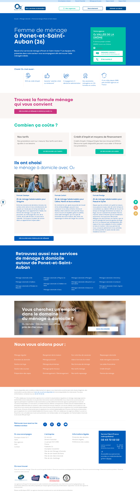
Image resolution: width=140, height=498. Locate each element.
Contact (17, 447)
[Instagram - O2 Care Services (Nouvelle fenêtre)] (52, 424)
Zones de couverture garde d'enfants (41, 469)
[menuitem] (69, 8)
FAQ (15, 444)
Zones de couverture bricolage (91, 469)
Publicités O (48, 447)
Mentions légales (78, 440)
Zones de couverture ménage (22, 469)
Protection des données (80, 437)
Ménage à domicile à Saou (53, 290)
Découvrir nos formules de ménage (34, 238)
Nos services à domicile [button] (35, 8)
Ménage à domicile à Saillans (25, 282)
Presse (46, 444)
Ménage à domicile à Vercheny (109, 278)
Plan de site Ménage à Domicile (55, 451)
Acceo (109, 459)
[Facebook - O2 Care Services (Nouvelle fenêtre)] (45, 424)
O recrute (48, 437)
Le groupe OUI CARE (51, 442)
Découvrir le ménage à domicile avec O (35, 111)
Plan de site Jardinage (52, 458)
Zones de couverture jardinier (109, 469)
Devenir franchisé (50, 440)
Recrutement (93, 8)
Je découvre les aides (109, 151)
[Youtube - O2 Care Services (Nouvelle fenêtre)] (66, 424)
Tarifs (16, 440)
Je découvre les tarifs (52, 151)
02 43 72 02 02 (39, 394)
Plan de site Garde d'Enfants (54, 454)
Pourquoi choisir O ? (21, 437)
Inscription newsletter (51, 449)
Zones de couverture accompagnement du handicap (67, 469)
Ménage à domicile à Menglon (81, 278)
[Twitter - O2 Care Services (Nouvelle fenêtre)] (59, 424)
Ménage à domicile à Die (24, 278)
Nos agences (71, 8)
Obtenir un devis (116, 8)
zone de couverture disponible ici (44, 392)
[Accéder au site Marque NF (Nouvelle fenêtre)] (22, 478)
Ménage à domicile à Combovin (110, 282)
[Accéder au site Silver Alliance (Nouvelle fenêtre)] (66, 478)
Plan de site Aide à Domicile (53, 456)
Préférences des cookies (80, 442)
